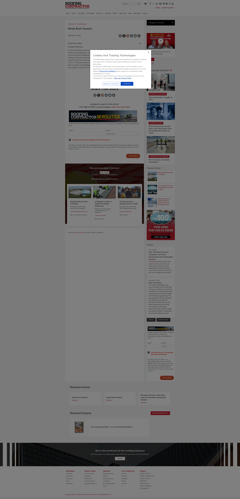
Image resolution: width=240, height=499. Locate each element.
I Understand (126, 83)
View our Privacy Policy (122, 78)
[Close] (148, 52)
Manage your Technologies (111, 83)
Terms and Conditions (107, 71)
